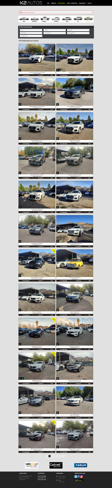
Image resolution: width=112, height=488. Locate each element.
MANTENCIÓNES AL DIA (37, 381)
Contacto (90, 3)
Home (48, 3)
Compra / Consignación (72, 3)
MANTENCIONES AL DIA (37, 107)
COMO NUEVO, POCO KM (74, 141)
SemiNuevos (53, 3)
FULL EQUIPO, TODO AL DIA (37, 210)
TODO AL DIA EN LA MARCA (75, 416)
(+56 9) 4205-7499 (42, 479)
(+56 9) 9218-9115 (42, 477)
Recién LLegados (61, 3)
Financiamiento (82, 3)
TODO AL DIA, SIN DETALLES (75, 107)
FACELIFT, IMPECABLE (37, 73)
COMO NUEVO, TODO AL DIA (75, 73)
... (62, 456)
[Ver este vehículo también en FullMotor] (79, 480)
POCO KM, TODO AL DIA (37, 313)
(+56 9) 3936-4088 (42, 476)
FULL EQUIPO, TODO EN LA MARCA (75, 381)
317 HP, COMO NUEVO (37, 450)
